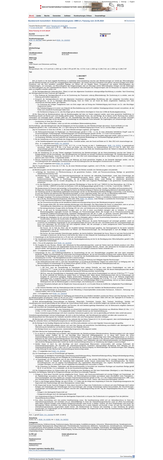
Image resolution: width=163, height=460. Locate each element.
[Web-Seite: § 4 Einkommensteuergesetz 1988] (101, 36)
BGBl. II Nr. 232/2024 (46, 415)
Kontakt (67, 2)
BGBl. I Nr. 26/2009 (58, 250)
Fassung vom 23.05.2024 (59, 26)
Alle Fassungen (71, 27)
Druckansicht (129, 20)
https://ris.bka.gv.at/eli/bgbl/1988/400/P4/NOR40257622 (47, 450)
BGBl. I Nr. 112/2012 (63, 163)
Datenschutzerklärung (90, 2)
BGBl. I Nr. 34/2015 (86, 199)
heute (48, 26)
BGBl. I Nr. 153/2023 (63, 40)
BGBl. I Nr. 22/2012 (114, 145)
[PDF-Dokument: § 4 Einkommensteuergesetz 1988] (106, 36)
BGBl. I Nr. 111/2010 (64, 243)
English (132, 2)
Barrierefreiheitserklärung (109, 2)
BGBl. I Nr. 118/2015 (61, 143)
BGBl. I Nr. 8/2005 (45, 419)
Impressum (76, 2)
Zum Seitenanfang (126, 456)
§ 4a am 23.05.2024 (52, 27)
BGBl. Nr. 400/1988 (35, 40)
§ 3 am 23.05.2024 (37, 27)
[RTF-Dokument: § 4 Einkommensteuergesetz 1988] (103, 36)
